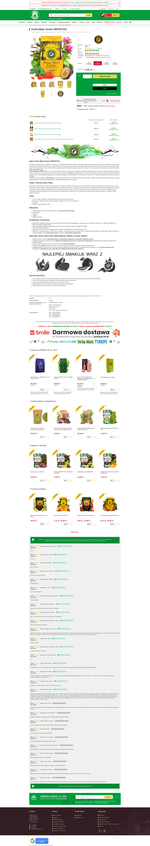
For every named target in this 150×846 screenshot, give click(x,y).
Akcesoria (52, 22)
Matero (37, 22)
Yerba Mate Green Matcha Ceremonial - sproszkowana (37, 429)
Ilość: (79, 76)
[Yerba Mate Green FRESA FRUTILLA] (110, 504)
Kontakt (57, 8)
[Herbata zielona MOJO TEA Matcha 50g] (110, 417)
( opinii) (99, 48)
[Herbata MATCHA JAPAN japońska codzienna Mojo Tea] (86, 417)
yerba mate (51, 171)
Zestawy (29, 22)
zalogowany (88, 786)
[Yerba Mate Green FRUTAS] (63, 504)
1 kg (115, 63)
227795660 (33, 825)
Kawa (93, 22)
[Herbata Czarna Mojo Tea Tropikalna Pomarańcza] (110, 460)
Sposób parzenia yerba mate (61, 282)
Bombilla (44, 22)
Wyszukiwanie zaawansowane (56, 18)
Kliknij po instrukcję (109, 106)
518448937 (33, 8)
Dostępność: (81, 55)
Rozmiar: (80, 63)
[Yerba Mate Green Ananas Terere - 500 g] (40, 504)
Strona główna (38, 25)
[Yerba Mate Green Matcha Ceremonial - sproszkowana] (40, 417)
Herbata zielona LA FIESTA (37, 471)
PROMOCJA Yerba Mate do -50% (51, 5)
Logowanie (103, 9)
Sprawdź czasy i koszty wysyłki (101, 57)
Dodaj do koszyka (104, 76)
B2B (130, 22)
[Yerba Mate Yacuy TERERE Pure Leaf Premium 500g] (40, 366)
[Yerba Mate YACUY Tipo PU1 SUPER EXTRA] (63, 366)
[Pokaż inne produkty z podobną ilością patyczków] (103, 52)
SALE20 (106, 5)
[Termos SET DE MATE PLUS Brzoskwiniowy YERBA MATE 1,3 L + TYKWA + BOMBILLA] (86, 366)
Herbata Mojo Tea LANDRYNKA (85, 471)
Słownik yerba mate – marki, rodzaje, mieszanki (42, 845)
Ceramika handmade (64, 22)
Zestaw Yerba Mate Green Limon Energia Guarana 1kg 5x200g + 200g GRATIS (53, 139)
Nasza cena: (81, 69)
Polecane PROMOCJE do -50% (44, 350)
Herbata (81, 22)
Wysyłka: (80, 57)
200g (89, 63)
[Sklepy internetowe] (115, 838)
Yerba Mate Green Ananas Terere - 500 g (39, 516)
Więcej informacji (115, 100)
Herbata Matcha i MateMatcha (43, 401)
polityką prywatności (103, 802)
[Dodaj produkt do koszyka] (47, 389)
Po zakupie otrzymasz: (83, 109)
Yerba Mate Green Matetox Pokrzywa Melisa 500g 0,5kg (48, 123)
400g (106, 63)
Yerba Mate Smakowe (53, 25)
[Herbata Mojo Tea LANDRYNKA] (86, 460)
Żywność (99, 22)
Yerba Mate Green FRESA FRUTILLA (110, 515)
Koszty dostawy (75, 8)
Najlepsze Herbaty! (39, 445)
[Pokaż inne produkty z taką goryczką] (103, 54)
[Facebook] (100, 831)
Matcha (74, 22)
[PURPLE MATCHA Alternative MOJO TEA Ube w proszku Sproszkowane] (63, 417)
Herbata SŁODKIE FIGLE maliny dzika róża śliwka (63, 472)
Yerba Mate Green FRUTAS (61, 515)
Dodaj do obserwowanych (111, 93)
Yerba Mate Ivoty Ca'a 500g (107, 377)
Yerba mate (21, 22)
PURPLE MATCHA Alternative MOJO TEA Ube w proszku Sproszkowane (63, 429)
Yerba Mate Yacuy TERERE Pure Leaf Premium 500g (40, 378)
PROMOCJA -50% (109, 22)
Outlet (126, 22)
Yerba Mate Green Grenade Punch (86, 515)
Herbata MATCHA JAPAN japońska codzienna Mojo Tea (86, 429)
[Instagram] (104, 831)
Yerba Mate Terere (97, 295)
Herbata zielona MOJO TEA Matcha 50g (109, 429)
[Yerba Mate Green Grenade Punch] (86, 504)
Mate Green (88, 45)
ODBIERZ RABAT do (54, 797)
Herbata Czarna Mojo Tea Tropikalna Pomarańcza (110, 472)
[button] (118, 9)
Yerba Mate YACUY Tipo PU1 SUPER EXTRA (63, 378)
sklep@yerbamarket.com (45, 8)
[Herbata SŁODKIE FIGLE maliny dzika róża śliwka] (63, 460)
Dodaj (108, 797)
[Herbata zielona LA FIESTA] (40, 460)
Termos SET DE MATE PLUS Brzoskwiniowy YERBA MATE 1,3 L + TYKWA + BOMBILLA (86, 378)
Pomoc (65, 8)
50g (98, 63)
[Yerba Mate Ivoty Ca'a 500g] (110, 366)
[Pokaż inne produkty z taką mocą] (103, 50)
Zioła (87, 22)
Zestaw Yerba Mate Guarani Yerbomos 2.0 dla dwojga (47, 128)
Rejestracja (111, 8)
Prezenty (119, 22)
